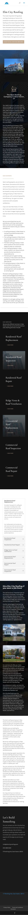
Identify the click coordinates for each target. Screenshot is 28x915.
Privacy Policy (7, 907)
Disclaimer (13, 909)
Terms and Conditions (17, 907)
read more (10, 345)
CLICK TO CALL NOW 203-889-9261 (13, 41)
